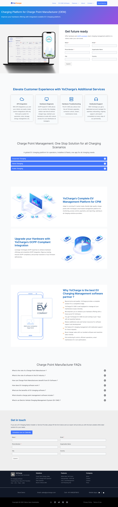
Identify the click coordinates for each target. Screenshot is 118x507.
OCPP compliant (82, 36)
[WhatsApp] (51, 502)
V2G (62, 480)
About (87, 476)
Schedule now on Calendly (21, 432)
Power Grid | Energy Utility (43, 476)
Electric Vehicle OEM (41, 482)
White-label (64, 476)
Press (87, 482)
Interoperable (64, 478)
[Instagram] (67, 502)
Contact (88, 480)
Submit (68, 64)
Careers (88, 478)
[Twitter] (59, 502)
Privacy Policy (87, 502)
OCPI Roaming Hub (66, 482)
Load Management (69, 480)
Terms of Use (97, 502)
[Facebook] (63, 502)
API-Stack (70, 476)
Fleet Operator (40, 480)
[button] (102, 3)
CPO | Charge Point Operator (43, 478)
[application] (78, 3)
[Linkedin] (55, 502)
